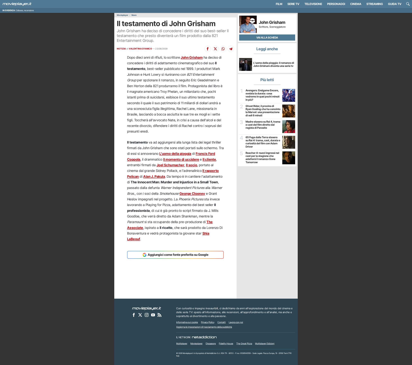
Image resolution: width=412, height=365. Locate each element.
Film (279, 4)
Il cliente (209, 159)
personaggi (336, 4)
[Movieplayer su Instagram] (146, 315)
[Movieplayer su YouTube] (153, 315)
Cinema (355, 4)
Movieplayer (122, 15)
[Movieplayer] (146, 308)
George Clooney (192, 194)
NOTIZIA (121, 48)
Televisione (313, 4)
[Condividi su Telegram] (231, 49)
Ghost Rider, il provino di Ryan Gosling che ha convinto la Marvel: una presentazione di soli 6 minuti (263, 111)
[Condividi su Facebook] (207, 49)
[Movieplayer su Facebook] (134, 315)
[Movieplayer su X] (140, 315)
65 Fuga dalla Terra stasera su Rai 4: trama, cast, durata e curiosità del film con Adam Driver (263, 142)
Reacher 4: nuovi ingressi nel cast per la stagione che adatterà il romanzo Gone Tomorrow (262, 157)
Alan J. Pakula (154, 176)
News (133, 15)
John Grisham (192, 57)
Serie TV (293, 4)
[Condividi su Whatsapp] (223, 49)
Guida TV (394, 4)
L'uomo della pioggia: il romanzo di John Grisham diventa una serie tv (273, 64)
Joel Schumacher (170, 165)
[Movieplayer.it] (17, 4)
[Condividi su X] (215, 49)
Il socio (191, 165)
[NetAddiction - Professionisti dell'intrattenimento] (204, 337)
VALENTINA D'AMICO (140, 48)
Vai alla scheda (267, 37)
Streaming (374, 4)
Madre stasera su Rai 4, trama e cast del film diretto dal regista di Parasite (263, 124)
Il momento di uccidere (181, 159)
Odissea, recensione (25, 10)
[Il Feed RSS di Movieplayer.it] (159, 315)
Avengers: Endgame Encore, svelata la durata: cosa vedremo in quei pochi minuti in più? (263, 95)
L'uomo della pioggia (175, 154)
